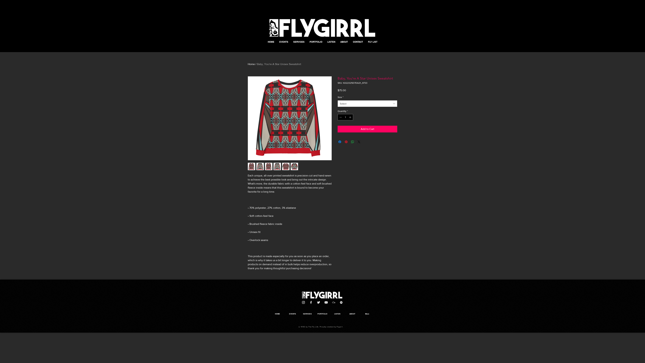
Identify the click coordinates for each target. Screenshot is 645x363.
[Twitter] (318, 302)
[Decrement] (340, 117)
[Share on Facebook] (340, 142)
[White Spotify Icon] (341, 302)
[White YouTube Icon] (326, 302)
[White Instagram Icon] (303, 302)
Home (251, 64)
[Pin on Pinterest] (346, 142)
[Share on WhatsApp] (353, 142)
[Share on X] (359, 142)
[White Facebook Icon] (311, 302)
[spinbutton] (345, 117)
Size (340, 97)
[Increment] (350, 117)
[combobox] (367, 103)
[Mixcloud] (334, 302)
